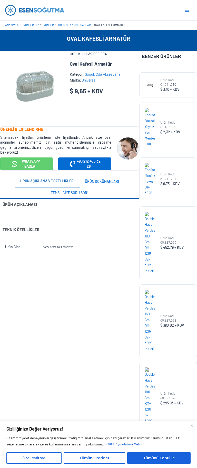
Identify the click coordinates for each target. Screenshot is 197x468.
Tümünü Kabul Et (159, 458)
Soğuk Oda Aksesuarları (104, 74)
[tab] (47, 181)
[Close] (192, 425)
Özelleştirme (33, 458)
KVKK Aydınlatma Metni (124, 444)
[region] (98, 444)
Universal (89, 80)
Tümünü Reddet (94, 458)
